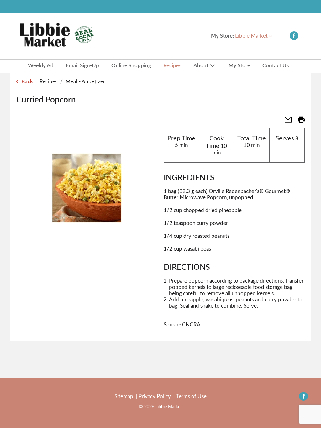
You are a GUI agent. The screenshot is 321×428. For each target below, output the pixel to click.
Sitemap (123, 396)
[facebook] (294, 37)
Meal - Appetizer (85, 81)
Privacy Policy (155, 396)
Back (26, 81)
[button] (253, 36)
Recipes (48, 81)
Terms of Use (191, 396)
